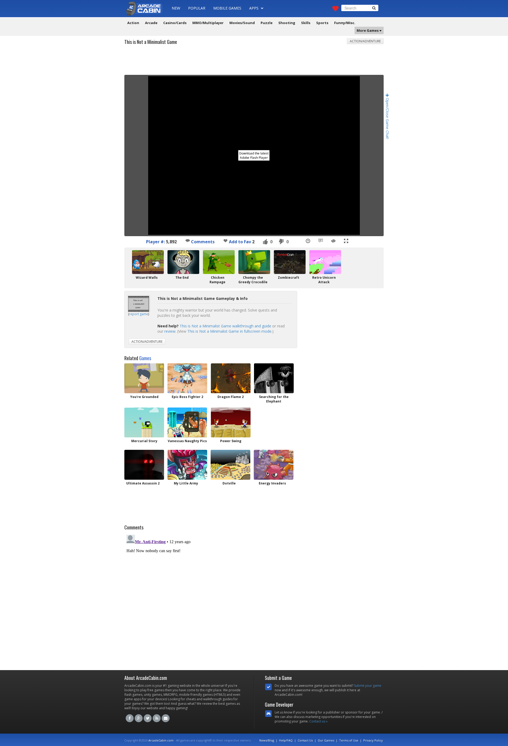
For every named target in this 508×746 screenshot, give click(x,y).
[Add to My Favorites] (225, 240)
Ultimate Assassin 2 (143, 483)
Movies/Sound (242, 22)
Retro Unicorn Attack (324, 279)
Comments (202, 242)
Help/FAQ (286, 740)
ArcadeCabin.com (161, 740)
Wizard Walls (147, 277)
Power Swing (230, 441)
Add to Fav (240, 242)
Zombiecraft (288, 277)
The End (182, 277)
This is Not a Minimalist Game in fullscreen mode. (229, 331)
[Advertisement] (254, 62)
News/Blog (266, 740)
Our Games (326, 740)
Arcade (151, 22)
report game (138, 314)
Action (133, 22)
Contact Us (305, 740)
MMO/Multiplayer (208, 22)
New (176, 8)
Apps (254, 8)
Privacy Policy (373, 740)
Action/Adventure (365, 41)
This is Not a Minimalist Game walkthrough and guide (225, 325)
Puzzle (267, 22)
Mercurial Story (144, 441)
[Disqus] (254, 599)
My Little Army (186, 483)
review (169, 331)
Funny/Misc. (344, 22)
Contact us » (318, 721)
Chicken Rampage (217, 279)
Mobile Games (227, 8)
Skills (305, 22)
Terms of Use (348, 740)
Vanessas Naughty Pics (187, 441)
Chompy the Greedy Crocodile (252, 279)
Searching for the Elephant (274, 399)
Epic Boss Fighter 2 (187, 397)
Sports (322, 22)
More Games (368, 30)
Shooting (286, 22)
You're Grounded (144, 397)
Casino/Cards (175, 22)
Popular (196, 8)
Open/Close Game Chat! (387, 118)
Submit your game (367, 685)
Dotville (229, 483)
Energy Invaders (272, 483)
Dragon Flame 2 (230, 397)
